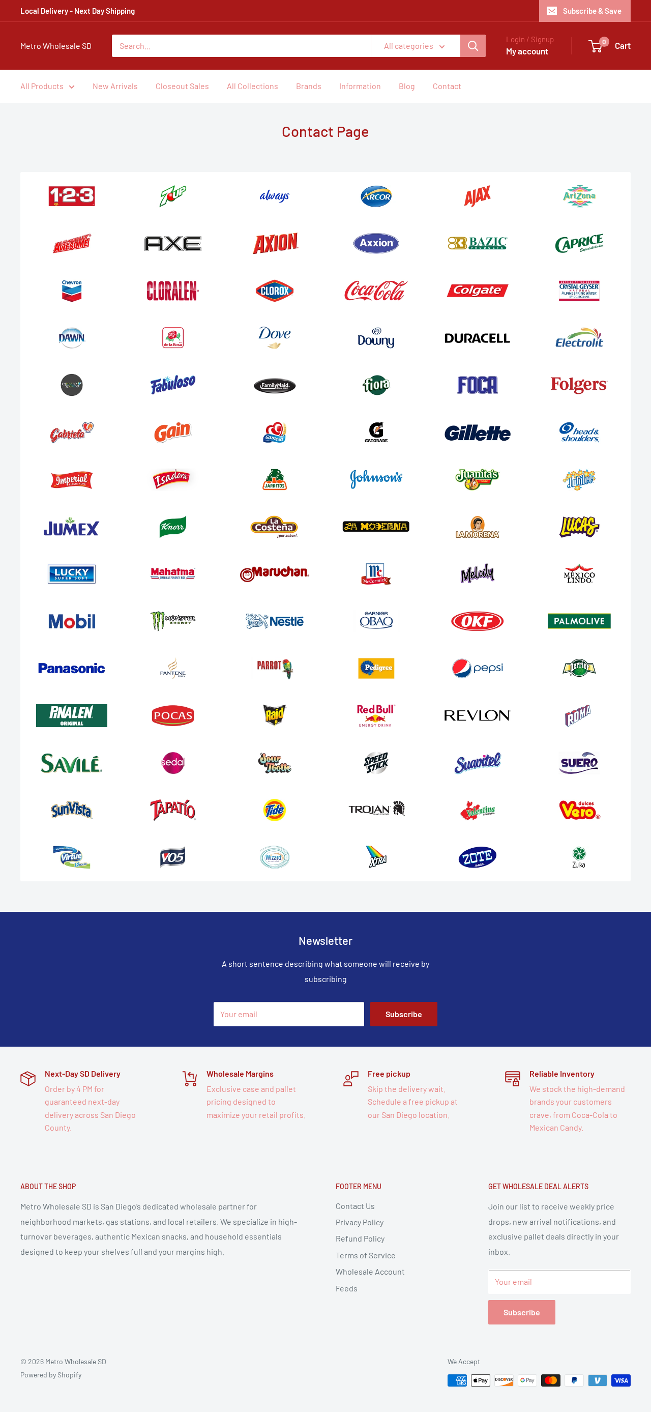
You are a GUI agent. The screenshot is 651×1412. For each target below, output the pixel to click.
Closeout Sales (182, 86)
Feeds (347, 1288)
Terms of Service (366, 1255)
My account (527, 51)
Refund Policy (360, 1238)
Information (360, 86)
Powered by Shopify (50, 1374)
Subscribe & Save (592, 10)
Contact (447, 86)
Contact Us (355, 1206)
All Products (42, 86)
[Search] (473, 46)
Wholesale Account (370, 1271)
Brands (308, 86)
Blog (407, 86)
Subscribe (404, 1014)
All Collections (252, 86)
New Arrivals (115, 86)
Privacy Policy (359, 1222)
